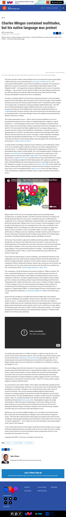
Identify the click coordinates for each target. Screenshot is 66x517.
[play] (4, 8)
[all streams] (63, 8)
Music (3, 18)
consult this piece (16, 153)
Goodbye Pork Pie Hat (21, 158)
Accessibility (54, 487)
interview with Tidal (42, 164)
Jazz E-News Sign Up (33, 473)
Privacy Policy (27, 490)
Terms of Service (42, 487)
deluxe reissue (36, 168)
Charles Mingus (18, 442)
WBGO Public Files (42, 490)
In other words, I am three (22, 141)
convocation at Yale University (41, 81)
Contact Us (27, 487)
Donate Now (57, 2)
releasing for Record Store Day (29, 358)
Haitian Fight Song (35, 155)
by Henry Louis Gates (27, 400)
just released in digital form (33, 291)
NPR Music (29, 442)
